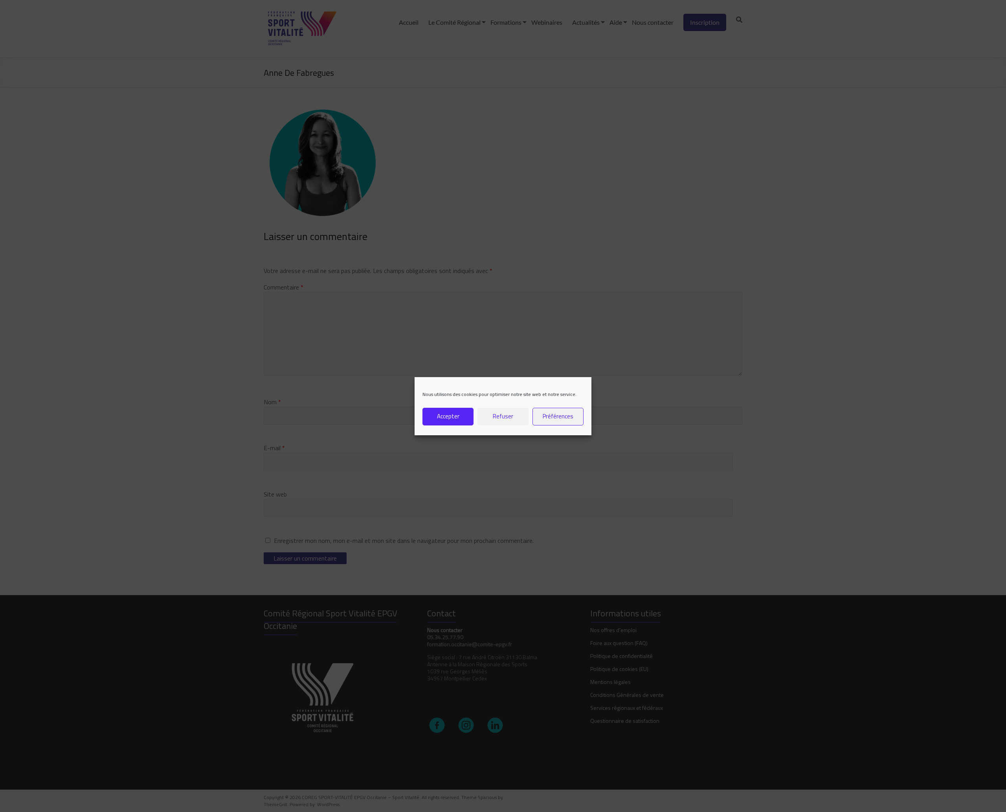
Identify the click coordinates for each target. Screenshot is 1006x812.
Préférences (558, 416)
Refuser (503, 416)
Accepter (448, 416)
